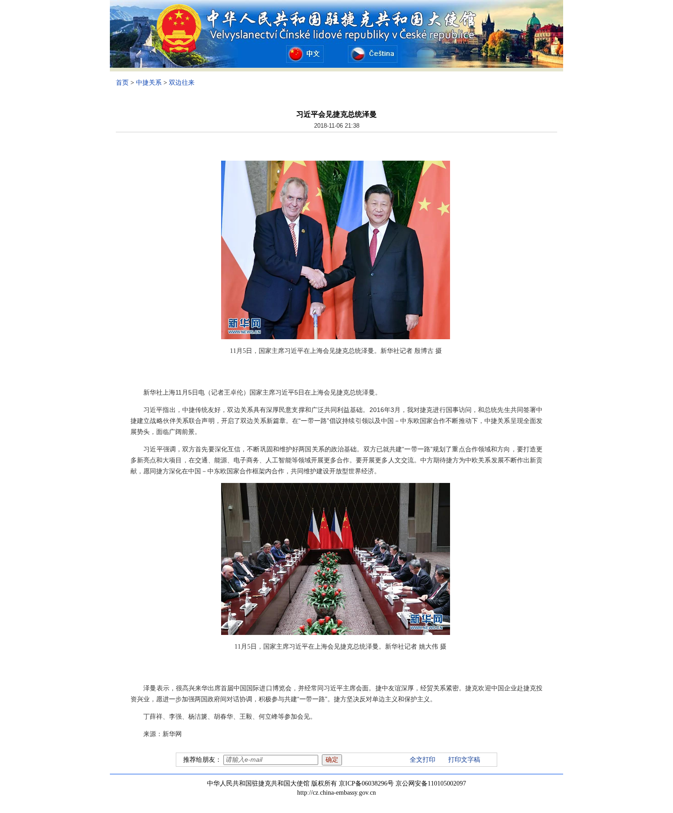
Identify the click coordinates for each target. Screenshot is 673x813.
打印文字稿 (464, 759)
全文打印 (422, 759)
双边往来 (182, 82)
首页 (122, 82)
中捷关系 (149, 82)
